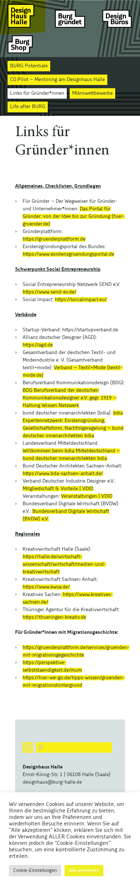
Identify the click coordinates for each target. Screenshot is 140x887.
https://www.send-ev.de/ (49, 292)
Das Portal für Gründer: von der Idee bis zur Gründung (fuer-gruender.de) (74, 216)
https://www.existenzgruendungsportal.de (68, 254)
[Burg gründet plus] (70, 15)
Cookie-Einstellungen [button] (35, 870)
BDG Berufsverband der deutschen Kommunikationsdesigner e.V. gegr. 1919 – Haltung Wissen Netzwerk (69, 398)
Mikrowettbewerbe (92, 93)
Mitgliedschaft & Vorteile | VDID (58, 488)
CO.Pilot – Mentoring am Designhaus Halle (57, 79)
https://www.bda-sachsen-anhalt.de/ (63, 473)
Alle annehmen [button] (84, 870)
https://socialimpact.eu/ (81, 299)
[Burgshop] (22, 44)
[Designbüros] (117, 15)
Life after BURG (27, 106)
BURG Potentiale (29, 65)
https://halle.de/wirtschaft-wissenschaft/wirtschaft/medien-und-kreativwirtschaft (64, 564)
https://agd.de (38, 345)
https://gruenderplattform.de (54, 239)
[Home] (22, 15)
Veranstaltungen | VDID (86, 496)
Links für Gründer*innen (37, 93)
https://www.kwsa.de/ (46, 587)
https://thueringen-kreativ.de (54, 617)
